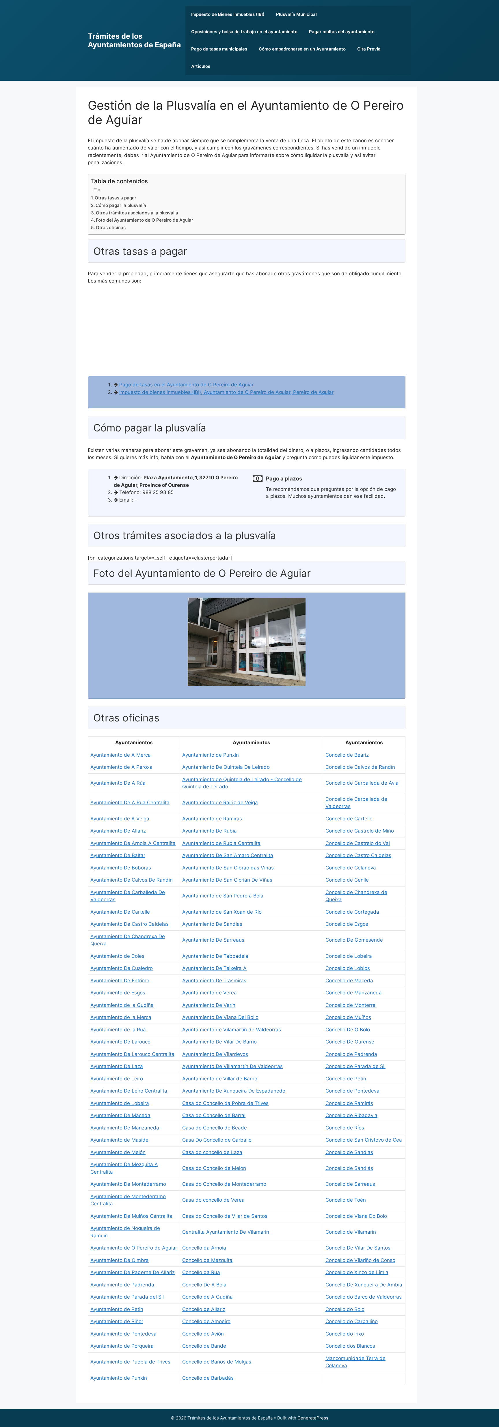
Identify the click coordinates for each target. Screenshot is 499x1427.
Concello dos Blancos (350, 1346)
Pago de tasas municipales (219, 49)
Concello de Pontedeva (352, 1091)
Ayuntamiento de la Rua (118, 1030)
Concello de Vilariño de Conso (360, 1260)
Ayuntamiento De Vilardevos (215, 1054)
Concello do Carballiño (351, 1321)
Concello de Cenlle (347, 880)
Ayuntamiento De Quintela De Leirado (226, 767)
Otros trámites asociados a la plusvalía (137, 213)
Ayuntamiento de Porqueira (122, 1346)
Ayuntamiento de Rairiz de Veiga (220, 802)
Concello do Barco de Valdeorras (363, 1297)
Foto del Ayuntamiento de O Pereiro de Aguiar (144, 220)
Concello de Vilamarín (350, 1232)
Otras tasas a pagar (115, 198)
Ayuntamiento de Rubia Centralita (221, 843)
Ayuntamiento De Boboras (120, 868)
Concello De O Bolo (347, 1030)
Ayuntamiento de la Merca (120, 1017)
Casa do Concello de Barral (213, 1115)
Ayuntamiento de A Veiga (119, 819)
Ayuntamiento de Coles (117, 956)
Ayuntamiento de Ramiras (212, 819)
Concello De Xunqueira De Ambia (363, 1285)
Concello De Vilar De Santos (357, 1248)
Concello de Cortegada (352, 912)
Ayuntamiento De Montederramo (128, 1184)
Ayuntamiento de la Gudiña (122, 1005)
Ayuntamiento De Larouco (120, 1042)
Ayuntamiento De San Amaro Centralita (227, 855)
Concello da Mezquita (207, 1260)
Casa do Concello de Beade (214, 1128)
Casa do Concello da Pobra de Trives (225, 1103)
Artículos (200, 66)
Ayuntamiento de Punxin (118, 1378)
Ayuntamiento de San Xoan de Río (222, 912)
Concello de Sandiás (349, 1168)
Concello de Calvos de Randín (360, 767)
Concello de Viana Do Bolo (356, 1216)
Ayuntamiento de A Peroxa (121, 767)
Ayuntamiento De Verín (208, 1005)
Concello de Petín (345, 1079)
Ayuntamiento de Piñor (116, 1321)
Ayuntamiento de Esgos (117, 993)
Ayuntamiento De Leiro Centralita (128, 1091)
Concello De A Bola (204, 1285)
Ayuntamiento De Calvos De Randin (131, 880)
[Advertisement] (246, 332)
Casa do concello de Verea (213, 1200)
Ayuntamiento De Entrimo (119, 980)
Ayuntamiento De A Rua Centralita (130, 802)
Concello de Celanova (350, 868)
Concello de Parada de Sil (355, 1066)
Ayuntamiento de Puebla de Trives (130, 1362)
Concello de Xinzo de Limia (356, 1272)
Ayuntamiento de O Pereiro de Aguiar (133, 1248)
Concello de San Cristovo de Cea (363, 1140)
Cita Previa (369, 49)
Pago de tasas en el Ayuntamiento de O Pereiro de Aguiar (186, 385)
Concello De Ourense (349, 1042)
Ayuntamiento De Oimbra (119, 1260)
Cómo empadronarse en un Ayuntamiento (302, 49)
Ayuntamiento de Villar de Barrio (219, 1079)
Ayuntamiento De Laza (116, 1066)
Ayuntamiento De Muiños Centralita (131, 1216)
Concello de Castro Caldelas (358, 855)
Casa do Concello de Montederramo (224, 1184)
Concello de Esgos (346, 924)
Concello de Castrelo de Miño (359, 831)
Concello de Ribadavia (351, 1115)
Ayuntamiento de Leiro (116, 1079)
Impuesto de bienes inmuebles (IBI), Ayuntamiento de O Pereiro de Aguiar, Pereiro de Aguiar (226, 392)
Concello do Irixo (344, 1334)
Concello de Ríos (344, 1128)
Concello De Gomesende (354, 940)
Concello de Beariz (347, 755)
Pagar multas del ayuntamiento (342, 31)
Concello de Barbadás (208, 1378)
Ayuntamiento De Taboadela (215, 956)
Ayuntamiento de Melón (118, 1152)
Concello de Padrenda (351, 1054)
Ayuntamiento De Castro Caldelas (129, 924)
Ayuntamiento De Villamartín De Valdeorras (232, 1066)
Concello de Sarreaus (350, 1184)
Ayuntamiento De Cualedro (121, 968)
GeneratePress (312, 1418)
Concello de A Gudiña (207, 1297)
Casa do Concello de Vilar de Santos (224, 1216)
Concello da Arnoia (204, 1248)
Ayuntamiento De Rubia (209, 831)
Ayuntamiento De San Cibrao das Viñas (228, 868)
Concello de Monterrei (351, 1005)
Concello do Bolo (344, 1309)
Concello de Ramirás (349, 1103)
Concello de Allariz (203, 1309)
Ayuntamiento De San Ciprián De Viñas (227, 880)
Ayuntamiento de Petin (116, 1309)
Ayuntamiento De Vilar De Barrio (219, 1042)
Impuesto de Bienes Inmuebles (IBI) (228, 14)
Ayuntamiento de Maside (119, 1140)
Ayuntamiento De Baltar (117, 855)
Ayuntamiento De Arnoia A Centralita (133, 843)
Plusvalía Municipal (296, 14)
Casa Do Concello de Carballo (217, 1140)
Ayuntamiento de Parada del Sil (127, 1297)
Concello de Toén (345, 1200)
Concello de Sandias (349, 1152)
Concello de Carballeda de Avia (362, 783)
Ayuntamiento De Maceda (120, 1115)
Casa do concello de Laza (212, 1152)
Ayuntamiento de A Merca (120, 755)
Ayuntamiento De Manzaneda (124, 1128)
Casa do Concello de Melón (214, 1168)
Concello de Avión (203, 1334)
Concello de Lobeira (348, 956)
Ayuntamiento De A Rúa (118, 783)
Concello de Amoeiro (206, 1321)
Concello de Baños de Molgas (216, 1362)
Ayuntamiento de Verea (209, 993)
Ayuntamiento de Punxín (210, 755)
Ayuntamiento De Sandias (212, 924)
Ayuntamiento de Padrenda (122, 1285)
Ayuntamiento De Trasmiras (214, 980)
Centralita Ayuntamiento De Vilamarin (225, 1232)
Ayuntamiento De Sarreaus (213, 940)
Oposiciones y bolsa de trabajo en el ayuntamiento (244, 31)
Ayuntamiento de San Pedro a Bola (222, 896)
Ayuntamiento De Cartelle (120, 912)
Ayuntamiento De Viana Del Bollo (220, 1017)
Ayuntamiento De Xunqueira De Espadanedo (233, 1091)
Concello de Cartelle (349, 819)
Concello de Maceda (349, 980)
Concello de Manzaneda (353, 993)
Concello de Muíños (348, 1017)
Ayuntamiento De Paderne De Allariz (132, 1272)
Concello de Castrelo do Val (357, 843)
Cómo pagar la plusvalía (121, 205)
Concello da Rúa (201, 1272)
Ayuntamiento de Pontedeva (123, 1334)
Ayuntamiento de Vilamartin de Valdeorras (231, 1030)
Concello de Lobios (347, 968)
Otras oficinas (111, 227)
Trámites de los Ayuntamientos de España (134, 40)
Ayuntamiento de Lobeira (119, 1103)
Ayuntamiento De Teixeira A (214, 968)
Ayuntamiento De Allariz (118, 831)
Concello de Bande (204, 1346)
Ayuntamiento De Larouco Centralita (132, 1054)
